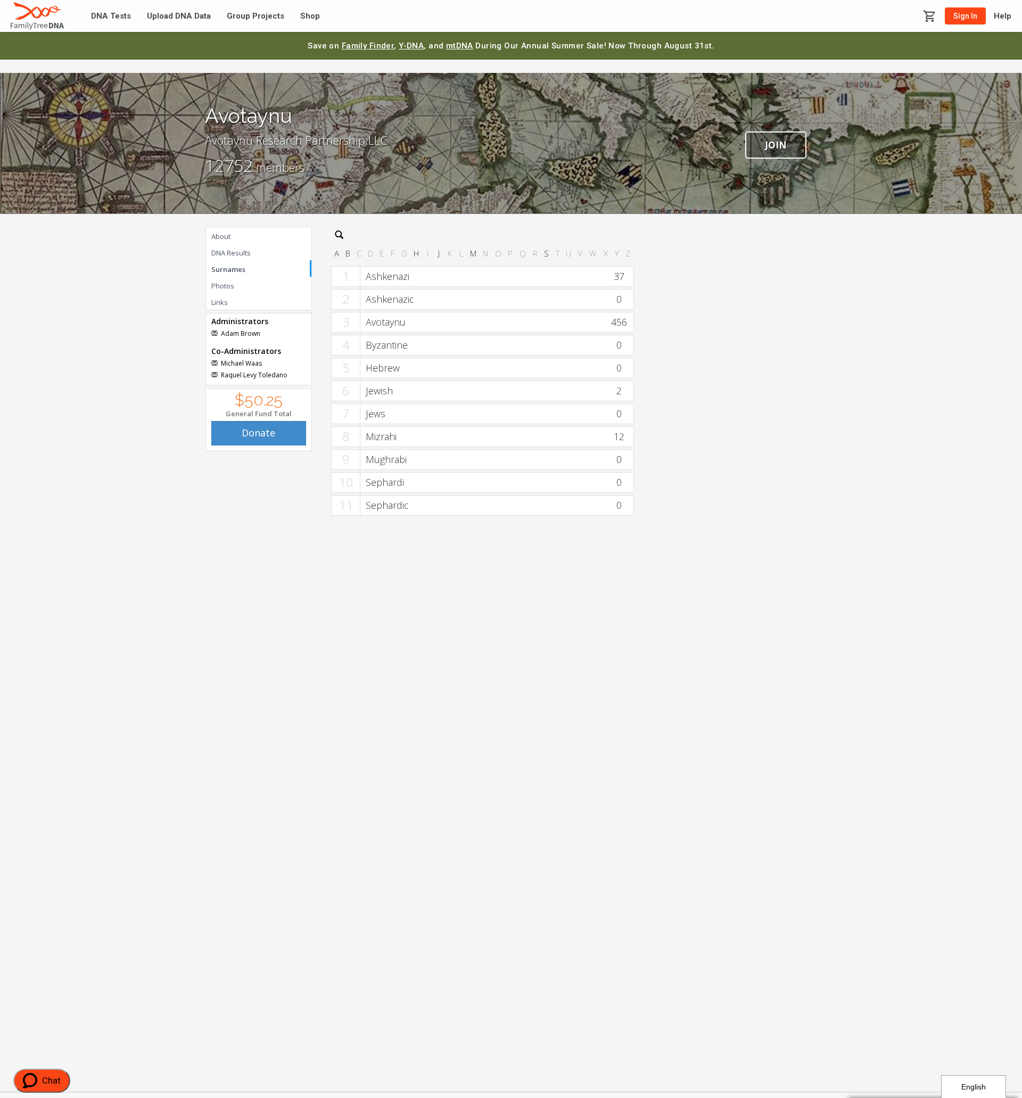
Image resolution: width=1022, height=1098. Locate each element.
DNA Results (231, 253)
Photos (222, 286)
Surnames (228, 269)
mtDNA (459, 46)
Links (219, 302)
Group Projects (255, 16)
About (220, 236)
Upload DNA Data (179, 16)
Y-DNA (411, 46)
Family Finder (368, 46)
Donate (258, 432)
